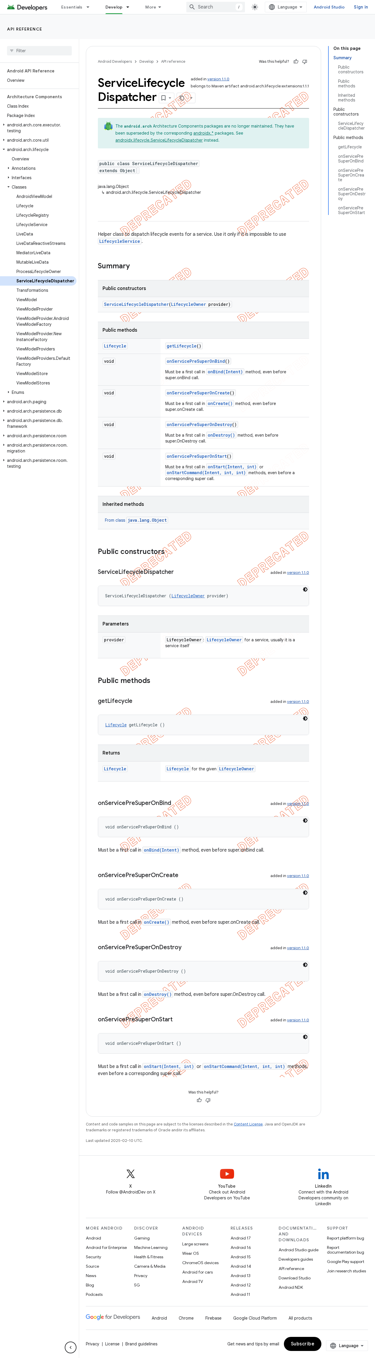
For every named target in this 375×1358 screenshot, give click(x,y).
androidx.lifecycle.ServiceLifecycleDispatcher (159, 140)
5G (137, 1285)
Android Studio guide (298, 1249)
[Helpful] (296, 61)
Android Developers (115, 61)
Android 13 (240, 1275)
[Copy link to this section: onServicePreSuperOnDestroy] (187, 947)
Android (93, 1238)
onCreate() (220, 403)
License (112, 1344)
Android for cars (197, 1272)
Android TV (192, 1281)
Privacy (140, 1275)
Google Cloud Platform (255, 1318)
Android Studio (329, 7)
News (91, 1275)
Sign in (361, 7)
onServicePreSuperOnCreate (198, 393)
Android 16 (241, 1247)
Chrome (186, 1318)
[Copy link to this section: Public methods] (156, 681)
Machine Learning (151, 1247)
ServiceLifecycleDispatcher (136, 304)
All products (300, 1318)
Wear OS (190, 1253)
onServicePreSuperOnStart (197, 456)
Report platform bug (345, 1238)
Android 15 (241, 1256)
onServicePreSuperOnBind (196, 361)
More (150, 7)
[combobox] (215, 7)
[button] (38, 127)
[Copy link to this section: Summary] (136, 266)
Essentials (72, 7)
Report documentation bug (345, 1250)
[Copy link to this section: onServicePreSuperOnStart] (178, 1019)
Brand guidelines (141, 1344)
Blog (90, 1285)
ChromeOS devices (200, 1262)
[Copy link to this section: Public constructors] (170, 552)
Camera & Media (150, 1266)
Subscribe (303, 1344)
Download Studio (295, 1278)
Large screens (195, 1244)
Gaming (142, 1238)
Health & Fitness (148, 1256)
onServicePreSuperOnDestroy (199, 424)
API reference (24, 29)
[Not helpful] (304, 61)
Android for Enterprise (106, 1247)
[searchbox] (39, 50)
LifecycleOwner (188, 304)
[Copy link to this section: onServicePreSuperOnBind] (177, 803)
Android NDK (291, 1287)
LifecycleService (119, 241)
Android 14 (241, 1266)
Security (93, 1256)
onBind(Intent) (225, 371)
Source (92, 1266)
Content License (248, 1124)
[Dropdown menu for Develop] (130, 7)
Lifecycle (115, 346)
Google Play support (345, 1261)
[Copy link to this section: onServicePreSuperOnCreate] (184, 875)
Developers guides (296, 1259)
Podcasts (94, 1294)
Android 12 (241, 1285)
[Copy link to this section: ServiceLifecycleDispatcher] (179, 572)
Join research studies (346, 1271)
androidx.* (203, 133)
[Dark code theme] (305, 589)
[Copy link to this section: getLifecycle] (138, 701)
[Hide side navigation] (70, 1347)
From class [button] (136, 520)
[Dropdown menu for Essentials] (90, 7)
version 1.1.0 (218, 79)
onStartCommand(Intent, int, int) (206, 472)
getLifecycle (182, 346)
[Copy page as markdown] (182, 98)
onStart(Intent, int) (232, 466)
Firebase (213, 1318)
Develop (114, 7)
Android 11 (240, 1294)
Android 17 (241, 1238)
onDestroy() (221, 435)
